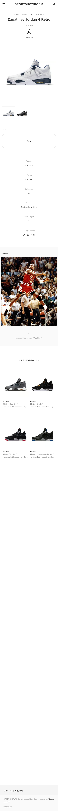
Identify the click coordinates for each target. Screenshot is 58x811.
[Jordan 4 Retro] (8, 112)
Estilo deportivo (29, 207)
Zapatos (16, 14)
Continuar (8, 807)
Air (29, 221)
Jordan (25, 14)
